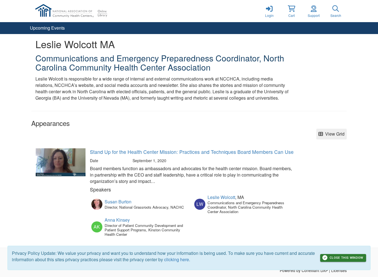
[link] (269, 11)
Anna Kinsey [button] (117, 220)
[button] (291, 11)
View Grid (334, 134)
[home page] (83, 11)
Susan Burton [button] (118, 201)
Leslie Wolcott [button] (221, 197)
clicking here (176, 259)
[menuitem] (47, 28)
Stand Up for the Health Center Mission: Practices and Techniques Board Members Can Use (192, 151)
